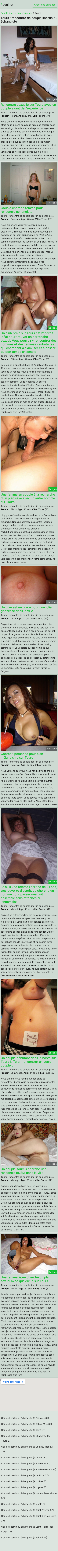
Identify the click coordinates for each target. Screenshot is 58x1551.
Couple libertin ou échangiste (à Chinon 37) (24, 1457)
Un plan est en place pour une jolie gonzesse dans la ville (26, 609)
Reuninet (7, 4)
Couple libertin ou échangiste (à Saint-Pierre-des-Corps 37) (27, 1529)
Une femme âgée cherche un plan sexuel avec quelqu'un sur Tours (25, 1279)
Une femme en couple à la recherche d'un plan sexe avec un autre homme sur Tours (28, 498)
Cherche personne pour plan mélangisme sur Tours (22, 755)
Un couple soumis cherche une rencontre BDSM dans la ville (23, 1171)
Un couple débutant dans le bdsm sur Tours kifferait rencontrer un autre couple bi (28, 1061)
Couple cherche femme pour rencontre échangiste (22, 210)
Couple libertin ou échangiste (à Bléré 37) (23, 1430)
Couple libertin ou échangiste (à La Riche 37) (25, 1475)
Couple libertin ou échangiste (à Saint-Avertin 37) (27, 1510)
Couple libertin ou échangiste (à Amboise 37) (25, 1418)
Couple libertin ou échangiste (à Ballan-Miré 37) (26, 1424)
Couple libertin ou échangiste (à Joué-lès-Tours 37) (28, 1469)
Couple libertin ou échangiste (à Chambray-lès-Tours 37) (26, 1438)
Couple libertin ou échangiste (16, 13)
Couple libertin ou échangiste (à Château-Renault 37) (27, 1449)
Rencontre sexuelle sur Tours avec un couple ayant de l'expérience (28, 106)
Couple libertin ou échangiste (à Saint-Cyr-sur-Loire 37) (28, 1518)
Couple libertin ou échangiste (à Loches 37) (24, 1481)
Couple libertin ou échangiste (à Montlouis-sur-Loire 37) (29, 1495)
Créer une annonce (44, 4)
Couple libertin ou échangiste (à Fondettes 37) (25, 1463)
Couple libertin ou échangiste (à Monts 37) (23, 1504)
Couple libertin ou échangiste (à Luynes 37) (24, 1487)
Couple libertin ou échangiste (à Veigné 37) (24, 1537)
